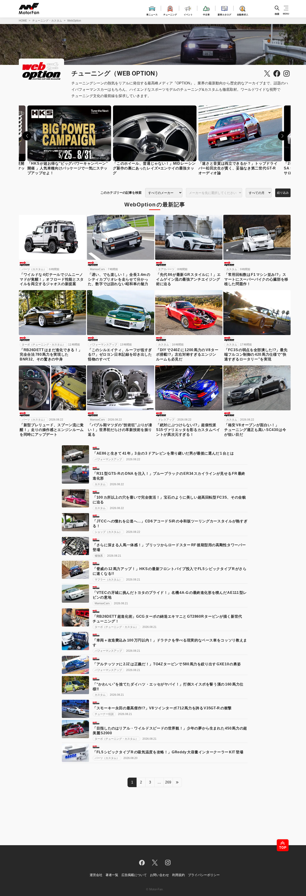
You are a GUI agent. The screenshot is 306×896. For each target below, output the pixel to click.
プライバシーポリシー (204, 875)
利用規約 (178, 875)
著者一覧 (112, 875)
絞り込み (283, 192)
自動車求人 (242, 14)
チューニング (170, 14)
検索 (277, 14)
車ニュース (152, 14)
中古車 (206, 14)
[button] (26, 135)
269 (168, 782)
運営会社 (96, 875)
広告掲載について (134, 875)
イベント (188, 14)
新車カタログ (224, 14)
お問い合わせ (159, 875)
